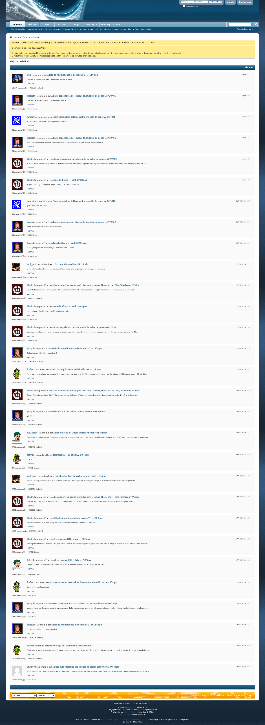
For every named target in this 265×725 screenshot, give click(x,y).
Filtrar (247, 68)
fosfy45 (30, 369)
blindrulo (31, 159)
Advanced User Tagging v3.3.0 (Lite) (114, 720)
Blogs (77, 24)
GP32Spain (91, 24)
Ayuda (230, 2)
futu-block (32, 433)
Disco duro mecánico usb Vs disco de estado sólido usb (78, 582)
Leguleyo (31, 667)
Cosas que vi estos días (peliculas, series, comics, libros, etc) (82, 285)
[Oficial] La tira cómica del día (66, 646)
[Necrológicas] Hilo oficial (64, 455)
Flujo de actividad (18, 29)
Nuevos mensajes (36, 29)
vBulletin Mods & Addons (140, 720)
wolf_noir (31, 264)
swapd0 (31, 117)
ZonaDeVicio (197, 695)
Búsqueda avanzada (246, 29)
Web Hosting (219, 695)
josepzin (31, 96)
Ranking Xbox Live (110, 24)
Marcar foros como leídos (139, 29)
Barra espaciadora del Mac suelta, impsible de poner (78, 96)
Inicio (16, 37)
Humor (101, 412)
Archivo (208, 695)
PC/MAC (111, 96)
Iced (29, 75)
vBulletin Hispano (131, 712)
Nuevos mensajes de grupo (57, 29)
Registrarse (245, 2)
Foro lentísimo (61, 180)
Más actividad (16, 687)
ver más (31, 84)
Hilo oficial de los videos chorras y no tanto (74, 412)
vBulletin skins (125, 715)
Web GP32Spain (79, 180)
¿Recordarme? (191, 6)
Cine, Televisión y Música (127, 285)
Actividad (17, 24)
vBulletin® (132, 708)
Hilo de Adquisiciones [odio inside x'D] (67, 75)
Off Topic (94, 75)
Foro (47, 24)
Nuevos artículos (95, 29)
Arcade (62, 24)
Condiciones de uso (236, 695)
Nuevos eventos (78, 29)
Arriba (250, 695)
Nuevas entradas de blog (115, 29)
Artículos (32, 24)
